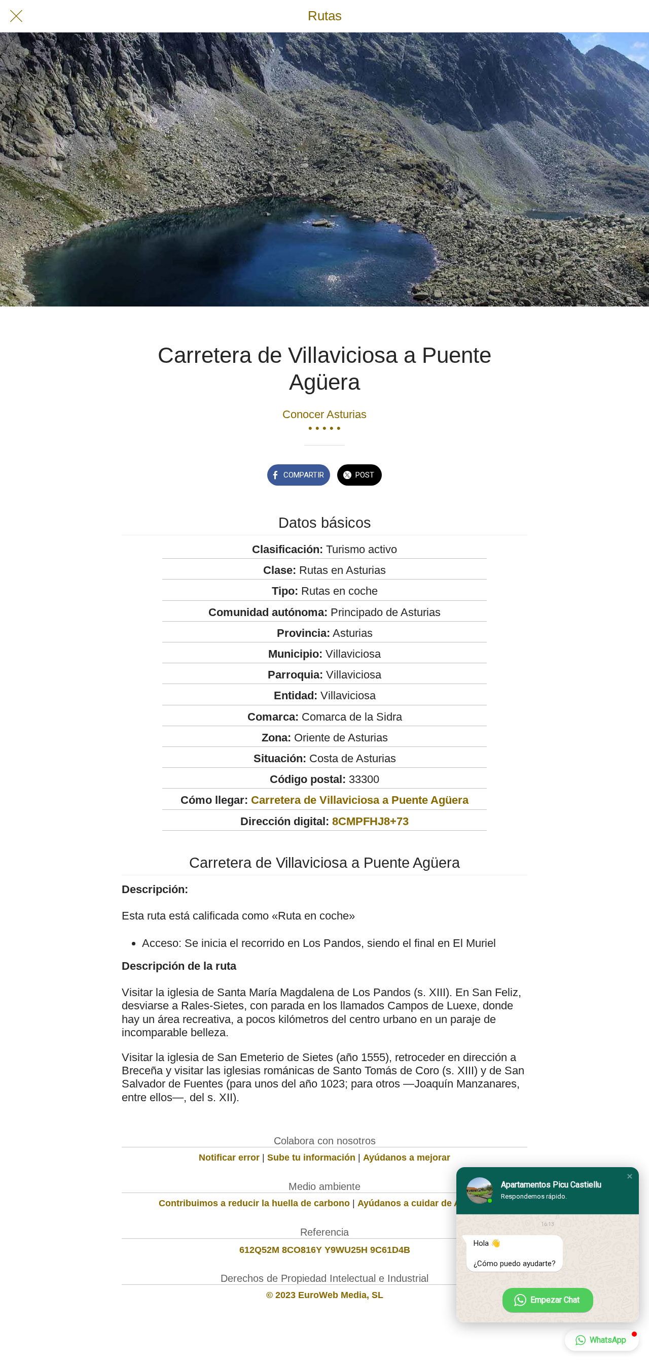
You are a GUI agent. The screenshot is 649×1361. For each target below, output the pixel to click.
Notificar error (229, 1157)
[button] (630, 1176)
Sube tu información (311, 1157)
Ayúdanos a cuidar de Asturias (423, 1203)
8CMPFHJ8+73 (370, 821)
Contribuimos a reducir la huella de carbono (254, 1203)
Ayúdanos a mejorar (406, 1157)
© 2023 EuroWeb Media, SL (324, 1295)
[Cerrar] (16, 16)
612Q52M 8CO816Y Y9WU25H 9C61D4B (324, 1250)
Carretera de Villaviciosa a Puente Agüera (359, 800)
